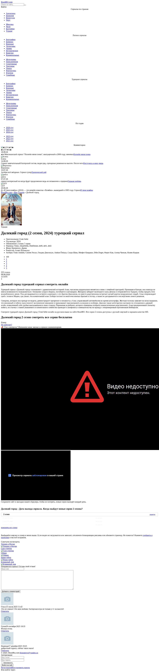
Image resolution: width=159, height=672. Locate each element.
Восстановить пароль (21, 668)
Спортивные (11, 64)
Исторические (12, 51)
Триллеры (10, 66)
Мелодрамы (11, 59)
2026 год (9, 128)
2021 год (9, 141)
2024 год (9, 132)
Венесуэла (10, 18)
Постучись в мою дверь (93, 163)
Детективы (10, 46)
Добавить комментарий (10, 591)
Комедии (10, 53)
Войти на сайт (7, 665)
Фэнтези (9, 73)
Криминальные (12, 55)
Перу (8, 20)
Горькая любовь (74, 181)
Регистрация (6, 668)
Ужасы (9, 68)
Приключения (12, 62)
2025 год (9, 130)
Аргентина (10, 13)
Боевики (9, 42)
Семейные (10, 75)
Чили (8, 27)
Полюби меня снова (81, 154)
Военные (10, 44)
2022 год (9, 139)
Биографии (10, 39)
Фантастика (11, 71)
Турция (9, 31)
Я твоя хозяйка (86, 190)
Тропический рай (39, 172)
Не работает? (6, 325)
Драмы (9, 48)
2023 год (9, 136)
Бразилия (10, 16)
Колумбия (10, 29)
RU (6, 2)
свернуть (152, 514)
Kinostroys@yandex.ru (29, 653)
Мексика (9, 24)
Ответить (5, 611)
